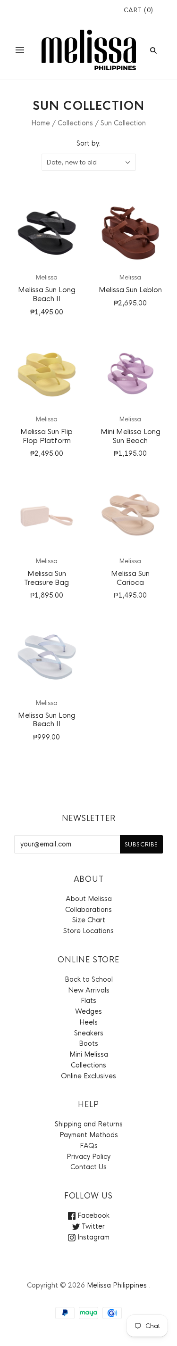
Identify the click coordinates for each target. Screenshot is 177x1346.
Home (40, 123)
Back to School (89, 979)
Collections (75, 123)
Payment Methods (88, 1135)
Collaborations (88, 909)
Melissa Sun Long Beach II (47, 294)
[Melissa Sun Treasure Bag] (46, 515)
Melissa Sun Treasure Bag (46, 578)
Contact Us (88, 1167)
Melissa (47, 277)
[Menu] (19, 50)
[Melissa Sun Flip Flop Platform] (46, 373)
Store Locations (88, 931)
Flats (88, 1000)
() (138, 10)
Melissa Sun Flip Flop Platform (46, 436)
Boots (88, 1043)
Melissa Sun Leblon (130, 289)
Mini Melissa (88, 1054)
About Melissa (89, 899)
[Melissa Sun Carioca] (130, 515)
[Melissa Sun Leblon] (130, 231)
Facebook (93, 1215)
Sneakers (88, 1033)
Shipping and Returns (89, 1124)
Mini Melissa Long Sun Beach (130, 436)
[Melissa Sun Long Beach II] (46, 231)
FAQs (89, 1145)
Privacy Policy (88, 1156)
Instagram (93, 1237)
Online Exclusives (88, 1076)
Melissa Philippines (117, 1285)
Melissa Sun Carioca (130, 578)
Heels (88, 1022)
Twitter (92, 1226)
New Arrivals (89, 990)
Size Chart (88, 920)
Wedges (88, 1011)
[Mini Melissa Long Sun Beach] (130, 373)
